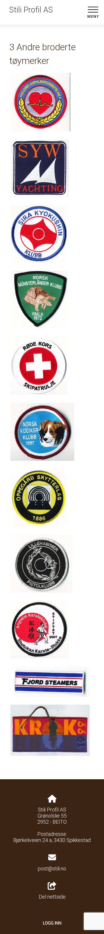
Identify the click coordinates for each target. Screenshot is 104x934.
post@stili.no (52, 868)
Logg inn (52, 923)
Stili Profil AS (31, 10)
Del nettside (52, 897)
